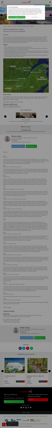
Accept (16, 17)
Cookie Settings (34, 17)
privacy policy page (32, 14)
